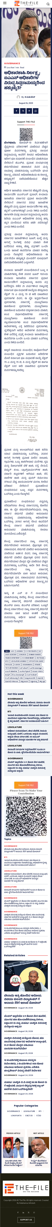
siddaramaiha (27, 664)
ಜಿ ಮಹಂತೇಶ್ (30, 97)
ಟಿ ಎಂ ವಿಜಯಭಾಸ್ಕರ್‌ (18, 674)
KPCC (7, 661)
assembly (20, 651)
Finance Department (12, 658)
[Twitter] (23, 111)
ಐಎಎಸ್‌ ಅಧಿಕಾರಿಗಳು (11, 671)
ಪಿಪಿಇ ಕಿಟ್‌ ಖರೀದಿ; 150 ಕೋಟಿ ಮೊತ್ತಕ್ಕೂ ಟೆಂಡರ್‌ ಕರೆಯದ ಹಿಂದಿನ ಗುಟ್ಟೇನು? (13, 1163)
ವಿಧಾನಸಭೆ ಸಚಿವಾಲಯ (11, 681)
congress (22, 654)
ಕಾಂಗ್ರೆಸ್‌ (7, 674)
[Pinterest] (29, 111)
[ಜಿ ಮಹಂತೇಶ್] (19, 97)
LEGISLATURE (15, 727)
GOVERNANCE (12, 63)
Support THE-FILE (26, 122)
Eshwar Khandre (35, 654)
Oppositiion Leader (36, 661)
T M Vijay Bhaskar (11, 668)
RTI (9, 711)
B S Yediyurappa (31, 651)
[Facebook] (16, 111)
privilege (8, 664)
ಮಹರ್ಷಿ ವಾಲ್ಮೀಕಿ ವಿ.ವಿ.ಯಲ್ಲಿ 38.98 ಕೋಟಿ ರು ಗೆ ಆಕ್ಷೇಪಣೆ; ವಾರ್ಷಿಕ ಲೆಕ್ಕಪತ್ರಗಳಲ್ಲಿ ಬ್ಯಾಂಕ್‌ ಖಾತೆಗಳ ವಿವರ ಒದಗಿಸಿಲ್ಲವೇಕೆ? (25, 945)
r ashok (17, 664)
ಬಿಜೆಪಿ (21, 678)
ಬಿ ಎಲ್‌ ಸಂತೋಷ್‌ (31, 674)
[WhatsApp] (35, 111)
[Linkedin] (23, 1213)
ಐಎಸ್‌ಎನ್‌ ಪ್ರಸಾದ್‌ (25, 671)
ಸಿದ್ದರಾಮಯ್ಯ (33, 681)
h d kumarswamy (28, 658)
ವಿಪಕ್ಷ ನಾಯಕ (24, 681)
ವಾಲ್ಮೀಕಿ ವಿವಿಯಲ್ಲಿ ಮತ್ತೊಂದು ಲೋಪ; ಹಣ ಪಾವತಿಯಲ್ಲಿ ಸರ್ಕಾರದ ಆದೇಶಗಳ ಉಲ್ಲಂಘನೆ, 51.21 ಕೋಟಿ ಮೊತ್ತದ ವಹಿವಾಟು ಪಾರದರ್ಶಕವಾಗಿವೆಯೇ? (24, 917)
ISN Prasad (40, 658)
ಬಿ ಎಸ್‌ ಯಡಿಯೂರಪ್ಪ (11, 678)
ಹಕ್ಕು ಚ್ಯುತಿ (42, 681)
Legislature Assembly (19, 661)
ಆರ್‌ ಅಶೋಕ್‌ (24, 668)
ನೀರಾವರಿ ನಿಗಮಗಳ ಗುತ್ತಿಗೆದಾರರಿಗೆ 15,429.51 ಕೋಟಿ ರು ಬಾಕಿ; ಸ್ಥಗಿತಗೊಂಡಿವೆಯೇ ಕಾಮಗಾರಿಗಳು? (29, 751)
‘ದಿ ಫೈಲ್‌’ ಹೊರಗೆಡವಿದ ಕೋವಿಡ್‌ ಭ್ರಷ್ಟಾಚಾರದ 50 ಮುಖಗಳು (39, 1163)
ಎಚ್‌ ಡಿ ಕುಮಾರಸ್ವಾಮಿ (36, 668)
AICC (12, 651)
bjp (40, 651)
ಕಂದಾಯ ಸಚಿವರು (37, 671)
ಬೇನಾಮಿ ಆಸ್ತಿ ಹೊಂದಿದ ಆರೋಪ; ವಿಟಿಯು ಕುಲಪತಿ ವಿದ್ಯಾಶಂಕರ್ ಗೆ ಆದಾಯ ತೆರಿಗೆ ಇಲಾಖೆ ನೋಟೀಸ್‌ (29, 704)
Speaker (37, 664)
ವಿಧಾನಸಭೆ (40, 678)
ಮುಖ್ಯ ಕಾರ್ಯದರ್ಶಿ (30, 678)
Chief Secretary (11, 654)
